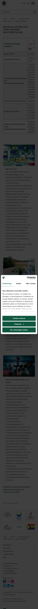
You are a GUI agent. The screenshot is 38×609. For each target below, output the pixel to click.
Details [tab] (18, 283)
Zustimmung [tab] (6, 283)
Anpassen (17, 324)
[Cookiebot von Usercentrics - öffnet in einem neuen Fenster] (27, 278)
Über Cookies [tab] (31, 283)
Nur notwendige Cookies (19, 330)
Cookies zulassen (19, 318)
